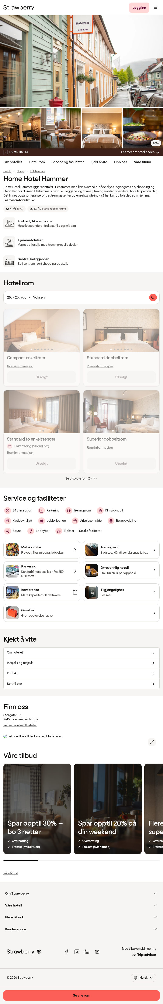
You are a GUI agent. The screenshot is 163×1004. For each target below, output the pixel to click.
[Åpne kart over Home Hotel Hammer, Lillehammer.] (152, 742)
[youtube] (97, 951)
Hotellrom (37, 162)
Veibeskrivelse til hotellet (20, 725)
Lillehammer (37, 171)
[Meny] (155, 7)
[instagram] (76, 951)
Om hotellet (12, 162)
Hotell (7, 171)
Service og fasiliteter (68, 162)
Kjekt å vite (99, 162)
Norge (20, 171)
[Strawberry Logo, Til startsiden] (18, 7)
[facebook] (66, 951)
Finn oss (120, 162)
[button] (42, 330)
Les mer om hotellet (16, 200)
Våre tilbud (142, 162)
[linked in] (87, 951)
